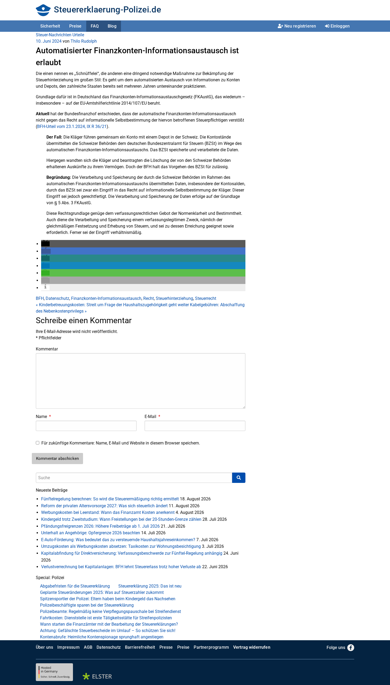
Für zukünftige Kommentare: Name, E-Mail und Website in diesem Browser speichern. (120, 443)
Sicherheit (50, 26)
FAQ (95, 26)
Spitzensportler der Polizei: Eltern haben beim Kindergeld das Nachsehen (107, 598)
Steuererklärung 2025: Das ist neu (149, 586)
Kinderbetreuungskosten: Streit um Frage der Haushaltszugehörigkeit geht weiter (112, 304)
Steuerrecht (205, 298)
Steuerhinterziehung (174, 298)
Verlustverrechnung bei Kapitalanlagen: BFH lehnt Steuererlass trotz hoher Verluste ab (121, 566)
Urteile (78, 34)
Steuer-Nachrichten (53, 34)
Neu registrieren (300, 26)
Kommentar (47, 349)
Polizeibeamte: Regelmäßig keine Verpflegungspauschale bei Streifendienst (110, 611)
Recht (148, 298)
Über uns (44, 647)
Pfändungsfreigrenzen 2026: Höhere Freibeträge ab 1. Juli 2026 (100, 526)
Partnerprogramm (211, 647)
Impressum (68, 647)
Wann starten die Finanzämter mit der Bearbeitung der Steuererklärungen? (109, 624)
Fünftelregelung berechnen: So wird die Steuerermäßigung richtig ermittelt (110, 498)
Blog (112, 26)
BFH (40, 298)
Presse (166, 647)
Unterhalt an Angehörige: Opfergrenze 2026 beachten (90, 532)
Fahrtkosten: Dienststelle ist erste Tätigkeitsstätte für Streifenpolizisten (106, 617)
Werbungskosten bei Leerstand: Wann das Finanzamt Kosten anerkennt (108, 512)
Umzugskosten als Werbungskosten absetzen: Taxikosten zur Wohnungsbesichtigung (121, 546)
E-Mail (152, 416)
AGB (88, 647)
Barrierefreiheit (140, 647)
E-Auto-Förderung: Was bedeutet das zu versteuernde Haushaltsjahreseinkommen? (118, 539)
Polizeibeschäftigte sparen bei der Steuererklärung (87, 605)
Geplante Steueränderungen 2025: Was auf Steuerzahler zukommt (102, 592)
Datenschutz (57, 298)
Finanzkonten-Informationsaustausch (106, 298)
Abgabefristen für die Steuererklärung (75, 586)
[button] (45, 243)
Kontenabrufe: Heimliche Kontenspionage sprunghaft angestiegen (101, 636)
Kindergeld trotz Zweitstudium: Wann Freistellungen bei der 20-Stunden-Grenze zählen (121, 519)
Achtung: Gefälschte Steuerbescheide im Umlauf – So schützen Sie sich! (107, 630)
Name (43, 416)
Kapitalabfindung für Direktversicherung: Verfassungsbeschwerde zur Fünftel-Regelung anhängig (131, 553)
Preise (75, 26)
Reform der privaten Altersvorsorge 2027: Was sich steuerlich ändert (104, 505)
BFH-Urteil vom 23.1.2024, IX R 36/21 (72, 126)
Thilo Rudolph (84, 41)
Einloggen (340, 26)
